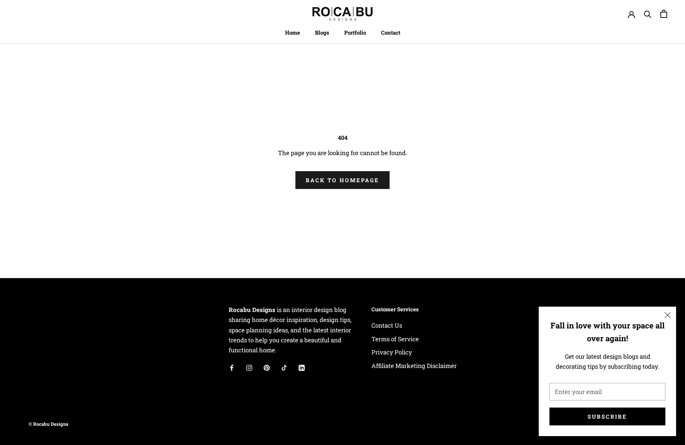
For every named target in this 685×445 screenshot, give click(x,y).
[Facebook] (232, 367)
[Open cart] (663, 14)
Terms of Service (395, 339)
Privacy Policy (391, 352)
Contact (390, 32)
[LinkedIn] (302, 367)
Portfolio (355, 32)
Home (292, 32)
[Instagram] (249, 367)
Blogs (322, 32)
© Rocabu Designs (48, 424)
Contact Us (386, 325)
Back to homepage (342, 180)
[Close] (667, 315)
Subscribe (607, 416)
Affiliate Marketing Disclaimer (414, 366)
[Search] (647, 13)
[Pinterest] (267, 367)
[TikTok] (284, 367)
